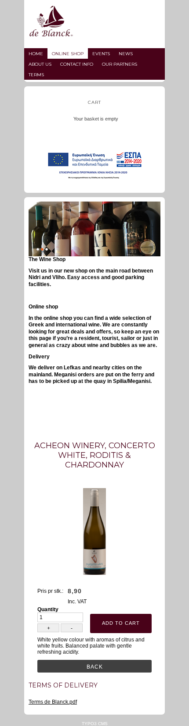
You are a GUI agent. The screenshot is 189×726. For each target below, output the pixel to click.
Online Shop (68, 54)
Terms (36, 75)
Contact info (76, 64)
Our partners (119, 64)
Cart (94, 102)
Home (36, 54)
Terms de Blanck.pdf (53, 702)
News (126, 54)
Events (101, 54)
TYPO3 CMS (95, 723)
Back (95, 667)
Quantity (47, 609)
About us (40, 64)
